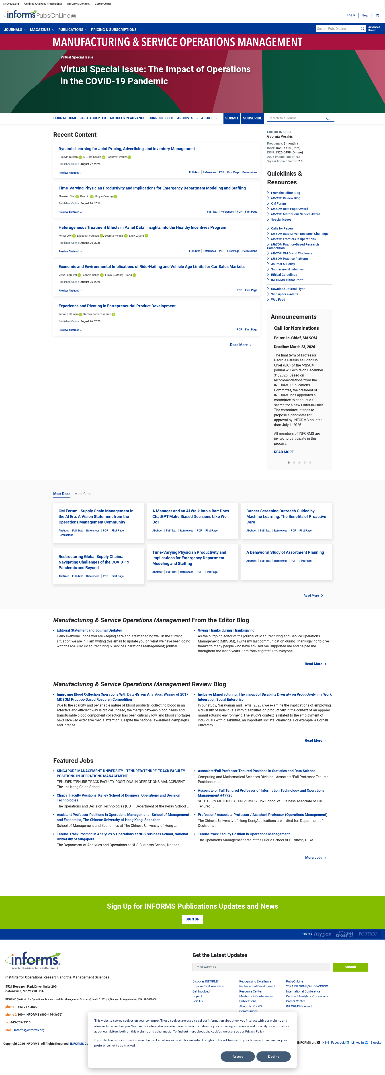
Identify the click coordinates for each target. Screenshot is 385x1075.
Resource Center (250, 991)
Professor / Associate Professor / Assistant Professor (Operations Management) (263, 815)
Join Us (197, 1001)
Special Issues (281, 219)
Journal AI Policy (283, 264)
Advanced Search (374, 29)
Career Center (103, 3)
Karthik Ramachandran (97, 314)
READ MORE (284, 452)
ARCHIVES (185, 118)
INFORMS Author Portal (287, 280)
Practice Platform (289, 258)
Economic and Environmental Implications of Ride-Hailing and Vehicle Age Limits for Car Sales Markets (152, 266)
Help (365, 15)
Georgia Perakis (113, 235)
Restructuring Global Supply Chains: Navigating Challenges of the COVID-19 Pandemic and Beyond (94, 562)
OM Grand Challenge (291, 253)
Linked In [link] (357, 1042)
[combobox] (337, 28)
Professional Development (257, 986)
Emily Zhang (136, 235)
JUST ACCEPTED (93, 118)
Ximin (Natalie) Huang (118, 275)
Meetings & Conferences (256, 996)
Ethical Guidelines (284, 274)
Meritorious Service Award (295, 214)
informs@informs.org (29, 1030)
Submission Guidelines (287, 269)
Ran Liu (84, 196)
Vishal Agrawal (68, 275)
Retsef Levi (65, 235)
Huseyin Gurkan (68, 157)
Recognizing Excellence (255, 981)
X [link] (323, 1042)
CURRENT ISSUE (161, 118)
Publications (247, 1001)
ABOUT (206, 118)
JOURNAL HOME (64, 118)
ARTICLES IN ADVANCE (127, 118)
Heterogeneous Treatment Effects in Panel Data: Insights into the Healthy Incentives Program (142, 227)
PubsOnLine (294, 981)
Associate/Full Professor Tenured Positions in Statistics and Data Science (256, 771)
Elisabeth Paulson (88, 235)
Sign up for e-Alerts (284, 294)
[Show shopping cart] (377, 15)
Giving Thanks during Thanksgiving (226, 630)
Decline (273, 1056)
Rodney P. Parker (117, 157)
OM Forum (278, 203)
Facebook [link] (338, 1042)
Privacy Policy (254, 1031)
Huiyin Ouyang (104, 196)
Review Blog (285, 198)
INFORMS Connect (78, 3)
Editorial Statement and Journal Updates (89, 630)
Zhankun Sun (67, 196)
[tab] (288, 462)
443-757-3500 (27, 1007)
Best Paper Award (289, 209)
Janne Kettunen (68, 314)
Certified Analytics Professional (43, 3)
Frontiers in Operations (293, 239)
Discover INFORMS (205, 981)
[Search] (362, 28)
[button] (15, 29)
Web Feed (278, 299)
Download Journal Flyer (288, 289)
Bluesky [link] (376, 1042)
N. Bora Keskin (92, 157)
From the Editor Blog (285, 193)
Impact (197, 996)
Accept (238, 1056)
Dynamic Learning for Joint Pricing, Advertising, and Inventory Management (127, 148)
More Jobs (313, 858)
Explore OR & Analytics (208, 986)
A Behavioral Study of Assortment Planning (285, 552)
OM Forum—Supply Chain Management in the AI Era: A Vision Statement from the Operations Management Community (96, 516)
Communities (248, 1011)
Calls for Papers (282, 228)
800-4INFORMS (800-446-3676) (39, 1014)
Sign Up (192, 919)
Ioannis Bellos (90, 275)
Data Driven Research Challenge (300, 234)
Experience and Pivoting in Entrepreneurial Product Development (117, 306)
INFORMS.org (11, 3)
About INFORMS (250, 1006)
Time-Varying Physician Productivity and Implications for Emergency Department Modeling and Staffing (152, 188)
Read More (239, 345)
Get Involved (201, 991)
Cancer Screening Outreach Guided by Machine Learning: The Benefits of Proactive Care (286, 516)
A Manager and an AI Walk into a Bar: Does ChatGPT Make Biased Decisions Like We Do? (190, 516)
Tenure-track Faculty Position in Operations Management (244, 834)
